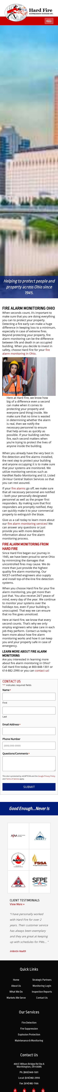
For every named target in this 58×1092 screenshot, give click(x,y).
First (4, 702)
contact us (41, 670)
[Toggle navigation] (49, 21)
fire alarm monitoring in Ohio (26, 351)
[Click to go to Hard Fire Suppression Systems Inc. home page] (29, 12)
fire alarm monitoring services (27, 523)
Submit (29, 787)
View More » (17, 904)
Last (4, 716)
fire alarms (18, 488)
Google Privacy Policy (46, 776)
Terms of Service (12, 779)
